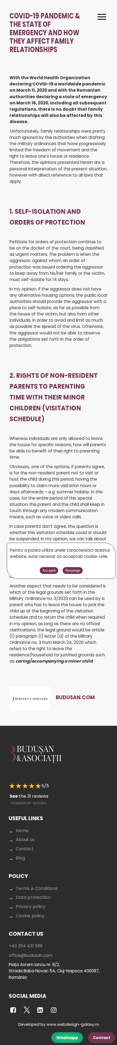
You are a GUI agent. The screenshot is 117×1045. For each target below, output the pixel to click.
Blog (20, 858)
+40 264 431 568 (25, 946)
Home (22, 830)
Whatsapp (67, 1037)
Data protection (33, 897)
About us (25, 839)
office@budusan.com (31, 955)
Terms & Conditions (37, 888)
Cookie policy (30, 916)
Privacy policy (30, 906)
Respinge (72, 570)
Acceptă (49, 570)
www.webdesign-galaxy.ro (73, 1024)
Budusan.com (75, 697)
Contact (101, 1037)
